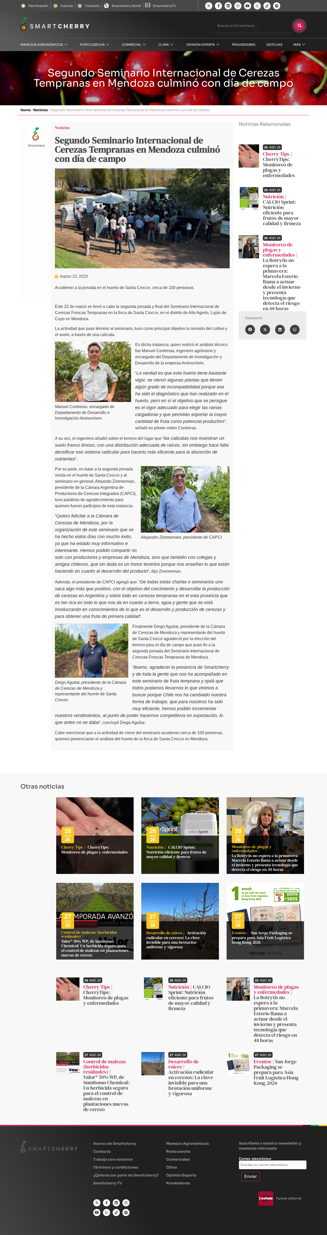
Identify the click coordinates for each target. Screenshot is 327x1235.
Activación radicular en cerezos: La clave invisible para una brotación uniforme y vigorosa (176, 940)
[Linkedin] (228, 5)
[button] (250, 329)
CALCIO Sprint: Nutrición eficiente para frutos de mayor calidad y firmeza (282, 212)
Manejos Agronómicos (41, 45)
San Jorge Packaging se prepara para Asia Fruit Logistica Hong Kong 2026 (262, 937)
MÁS (297, 45)
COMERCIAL (131, 45)
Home (25, 110)
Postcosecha (92, 45)
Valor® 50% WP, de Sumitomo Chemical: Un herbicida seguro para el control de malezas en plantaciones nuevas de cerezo (95, 948)
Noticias (40, 110)
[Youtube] (247, 5)
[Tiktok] (267, 5)
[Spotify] (276, 5)
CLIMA (163, 45)
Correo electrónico (256, 1158)
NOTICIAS (274, 45)
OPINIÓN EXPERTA (200, 45)
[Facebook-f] (218, 5)
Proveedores (243, 45)
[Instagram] (237, 5)
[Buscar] (299, 26)
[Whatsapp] (257, 5)
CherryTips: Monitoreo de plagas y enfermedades (279, 167)
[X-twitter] (208, 5)
